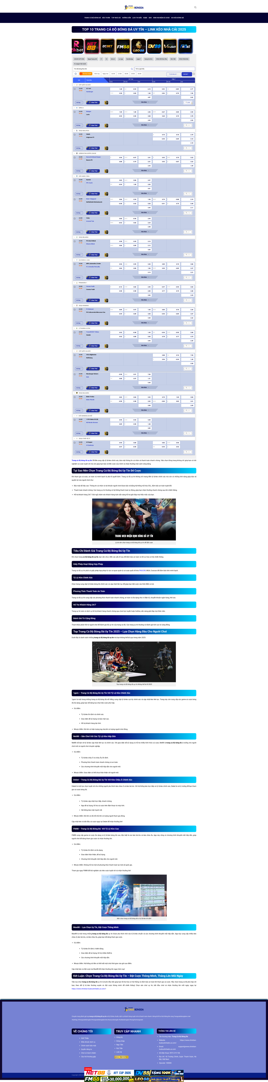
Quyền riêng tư (86, 1049)
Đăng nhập (120, 1041)
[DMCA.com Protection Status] (121, 1057)
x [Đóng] (88, 1069)
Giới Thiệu (85, 1038)
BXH (150, 18)
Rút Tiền (119, 1048)
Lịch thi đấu (137, 18)
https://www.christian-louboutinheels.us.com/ (89, 989)
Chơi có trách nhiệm (88, 1053)
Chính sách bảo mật (88, 1046)
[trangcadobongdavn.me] (134, 7)
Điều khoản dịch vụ (88, 1042)
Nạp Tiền (119, 1045)
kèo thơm (106, 18)
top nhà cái (116, 18)
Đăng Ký (119, 1037)
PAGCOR (142, 571)
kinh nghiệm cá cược (161, 18)
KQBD (145, 18)
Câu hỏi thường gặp (88, 1057)
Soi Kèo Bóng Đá (177, 18)
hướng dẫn (126, 18)
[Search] (195, 7)
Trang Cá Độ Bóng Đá (92, 18)
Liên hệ (119, 1052)
